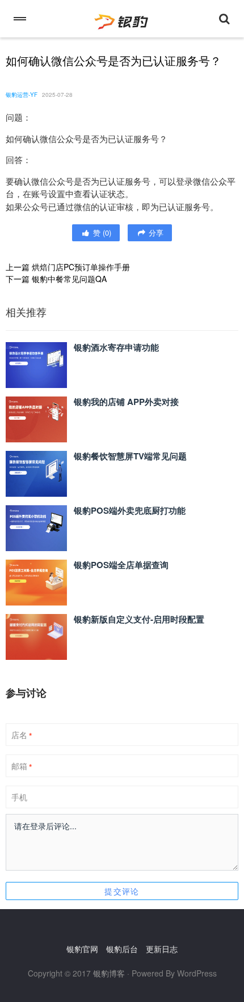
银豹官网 (82, 948)
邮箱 (21, 766)
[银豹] (122, 18)
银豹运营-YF (21, 95)
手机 (19, 797)
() (101, 232)
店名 (21, 735)
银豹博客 (109, 973)
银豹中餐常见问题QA (69, 278)
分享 (154, 232)
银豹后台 (122, 948)
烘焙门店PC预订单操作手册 (81, 266)
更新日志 (162, 948)
